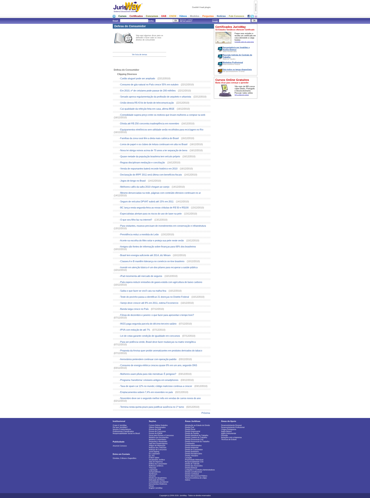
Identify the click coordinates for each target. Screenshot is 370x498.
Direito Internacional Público (196, 476)
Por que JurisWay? (120, 427)
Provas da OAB (155, 429)
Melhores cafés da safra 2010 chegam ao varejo (145, 187)
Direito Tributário (191, 456)
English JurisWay (155, 488)
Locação (188, 458)
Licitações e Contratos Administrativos (200, 470)
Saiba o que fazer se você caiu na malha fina (143, 291)
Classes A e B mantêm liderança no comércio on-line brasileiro (152, 261)
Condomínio (190, 444)
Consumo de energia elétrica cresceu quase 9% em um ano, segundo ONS (159, 365)
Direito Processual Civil (194, 439)
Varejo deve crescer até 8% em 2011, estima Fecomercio (149, 303)
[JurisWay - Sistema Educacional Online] (128, 13)
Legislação (153, 470)
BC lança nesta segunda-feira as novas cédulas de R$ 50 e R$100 (154, 207)
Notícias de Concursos (158, 450)
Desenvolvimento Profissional (233, 427)
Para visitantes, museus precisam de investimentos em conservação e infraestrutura (163, 226)
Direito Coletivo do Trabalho (196, 437)
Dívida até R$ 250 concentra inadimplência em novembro (150, 123)
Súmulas (152, 476)
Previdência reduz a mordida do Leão (139, 234)
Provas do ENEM (155, 433)
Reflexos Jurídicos (156, 466)
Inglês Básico (226, 431)
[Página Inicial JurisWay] (114, 17)
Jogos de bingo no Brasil (133, 181)
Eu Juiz (152, 456)
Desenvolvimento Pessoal (231, 425)
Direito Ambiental (191, 448)
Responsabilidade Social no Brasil (126, 433)
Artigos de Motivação (157, 446)
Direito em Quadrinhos (158, 478)
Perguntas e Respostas (158, 442)
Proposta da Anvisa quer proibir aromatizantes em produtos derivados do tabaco (161, 350)
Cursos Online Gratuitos (158, 425)
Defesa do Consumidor (158, 464)
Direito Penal (190, 429)
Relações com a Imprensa (231, 437)
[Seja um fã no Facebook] (249, 17)
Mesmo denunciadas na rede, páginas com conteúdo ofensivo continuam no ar (160, 193)
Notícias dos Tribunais (157, 448)
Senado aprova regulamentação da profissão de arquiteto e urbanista (156, 96)
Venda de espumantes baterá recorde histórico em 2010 (149, 168)
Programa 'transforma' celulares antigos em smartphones (149, 380)
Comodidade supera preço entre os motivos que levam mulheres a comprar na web (163, 115)
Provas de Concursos (157, 431)
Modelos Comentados (157, 439)
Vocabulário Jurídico (157, 460)
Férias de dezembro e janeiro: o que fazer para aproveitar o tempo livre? (157, 315)
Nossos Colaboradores (122, 429)
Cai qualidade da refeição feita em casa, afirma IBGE (147, 109)
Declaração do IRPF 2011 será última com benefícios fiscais (151, 174)
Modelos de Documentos (159, 437)
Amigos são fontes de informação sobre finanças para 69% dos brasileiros (158, 246)
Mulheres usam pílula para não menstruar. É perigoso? (148, 374)
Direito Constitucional (193, 472)
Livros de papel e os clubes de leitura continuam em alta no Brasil (154, 144)
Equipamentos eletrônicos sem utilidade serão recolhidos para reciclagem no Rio (162, 129)
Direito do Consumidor (194, 450)
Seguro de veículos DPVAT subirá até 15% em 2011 (147, 201)
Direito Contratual (192, 474)
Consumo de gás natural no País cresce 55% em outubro (149, 84)
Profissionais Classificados (123, 431)
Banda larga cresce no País (134, 309)
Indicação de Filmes (157, 480)
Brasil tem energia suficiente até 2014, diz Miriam (145, 255)
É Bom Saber (154, 458)
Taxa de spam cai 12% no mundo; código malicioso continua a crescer (156, 386)
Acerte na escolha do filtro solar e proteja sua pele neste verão (152, 240)
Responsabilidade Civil (194, 462)
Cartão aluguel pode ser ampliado (138, 78)
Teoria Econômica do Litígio (196, 478)
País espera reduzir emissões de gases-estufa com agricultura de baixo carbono (161, 282)
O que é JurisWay (120, 425)
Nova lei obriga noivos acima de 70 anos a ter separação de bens (154, 150)
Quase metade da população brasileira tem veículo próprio (150, 156)
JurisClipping (154, 452)
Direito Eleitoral (191, 468)
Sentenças (153, 474)
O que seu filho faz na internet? (136, 220)
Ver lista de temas (139, 54)
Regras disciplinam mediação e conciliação (142, 162)
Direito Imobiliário (192, 452)
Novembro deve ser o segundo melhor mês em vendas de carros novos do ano (160, 398)
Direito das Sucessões (194, 466)
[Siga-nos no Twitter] (252, 17)
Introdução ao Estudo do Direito (197, 425)
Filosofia (224, 435)
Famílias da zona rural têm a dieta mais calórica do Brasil (149, 138)
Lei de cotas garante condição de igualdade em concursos (150, 336)
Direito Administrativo (193, 446)
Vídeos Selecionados (157, 427)
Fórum (151, 486)
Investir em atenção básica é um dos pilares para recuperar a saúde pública (159, 267)
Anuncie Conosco (120, 446)
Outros (187, 480)
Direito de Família (192, 433)
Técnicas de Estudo (229, 439)
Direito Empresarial (192, 431)
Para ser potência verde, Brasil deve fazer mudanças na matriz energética (158, 342)
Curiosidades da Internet (158, 482)
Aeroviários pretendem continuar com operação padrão (148, 359)
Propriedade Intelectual (194, 460)
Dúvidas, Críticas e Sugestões (124, 458)
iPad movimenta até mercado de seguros (141, 276)
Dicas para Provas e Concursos (161, 435)
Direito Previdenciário (193, 454)
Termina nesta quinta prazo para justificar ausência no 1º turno (152, 407)
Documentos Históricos (158, 484)
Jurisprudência (155, 472)
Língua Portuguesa (228, 429)
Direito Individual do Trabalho (196, 435)
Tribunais (152, 468)
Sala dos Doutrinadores (158, 444)
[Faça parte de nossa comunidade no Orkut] (256, 17)
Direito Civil (189, 427)
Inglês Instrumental (228, 433)
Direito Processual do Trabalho (197, 442)
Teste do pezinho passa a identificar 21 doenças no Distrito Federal (155, 297)
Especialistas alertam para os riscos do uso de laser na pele (151, 213)
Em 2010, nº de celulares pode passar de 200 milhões (148, 90)
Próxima (205, 413)
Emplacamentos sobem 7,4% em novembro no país (146, 392)
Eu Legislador (154, 454)
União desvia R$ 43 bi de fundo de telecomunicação (147, 103)
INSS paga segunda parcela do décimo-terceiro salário (148, 324)
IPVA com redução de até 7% (135, 330)
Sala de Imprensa (156, 462)
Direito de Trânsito (192, 464)
